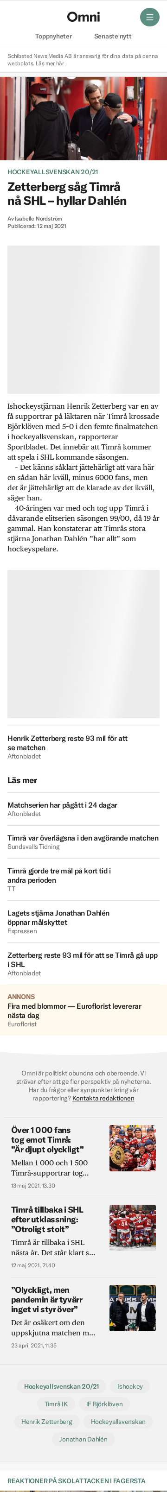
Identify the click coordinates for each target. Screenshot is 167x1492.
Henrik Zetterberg (46, 1421)
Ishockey (130, 1386)
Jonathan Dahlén (83, 1439)
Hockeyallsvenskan (118, 1421)
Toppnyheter (53, 36)
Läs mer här (50, 63)
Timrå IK (56, 1404)
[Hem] (83, 17)
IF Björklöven (104, 1404)
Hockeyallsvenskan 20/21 (52, 172)
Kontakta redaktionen (103, 1098)
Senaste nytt (113, 36)
